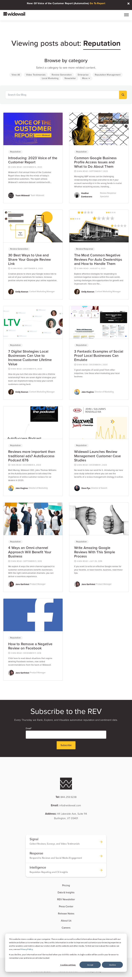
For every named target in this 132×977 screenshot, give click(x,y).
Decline (112, 965)
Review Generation (19, 249)
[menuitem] (16, 75)
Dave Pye (85, 488)
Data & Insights (66, 892)
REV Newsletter (66, 899)
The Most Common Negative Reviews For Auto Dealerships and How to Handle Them (98, 259)
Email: (66, 805)
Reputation (15, 151)
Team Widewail (22, 195)
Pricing (66, 885)
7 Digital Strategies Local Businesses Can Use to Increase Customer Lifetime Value (30, 357)
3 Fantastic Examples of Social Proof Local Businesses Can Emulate (98, 355)
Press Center (66, 906)
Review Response (84, 249)
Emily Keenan (21, 291)
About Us (66, 920)
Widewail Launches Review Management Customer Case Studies (97, 456)
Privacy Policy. (26, 949)
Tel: (66, 797)
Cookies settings (68, 965)
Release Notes (66, 913)
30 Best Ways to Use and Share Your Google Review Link (29, 259)
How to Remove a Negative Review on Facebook (30, 646)
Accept (90, 965)
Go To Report (97, 3)
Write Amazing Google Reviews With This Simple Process (94, 552)
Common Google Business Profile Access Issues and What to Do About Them (95, 162)
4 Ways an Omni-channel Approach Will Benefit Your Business (29, 552)
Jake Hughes (87, 391)
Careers (66, 927)
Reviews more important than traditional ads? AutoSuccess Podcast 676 (31, 456)
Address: (66, 816)
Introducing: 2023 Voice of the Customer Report (32, 160)
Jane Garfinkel (22, 584)
